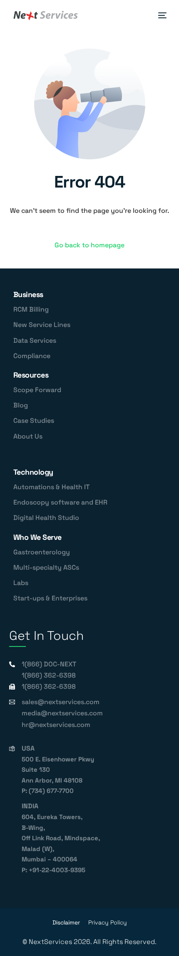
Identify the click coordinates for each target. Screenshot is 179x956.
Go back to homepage (89, 245)
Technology (33, 472)
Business (28, 294)
